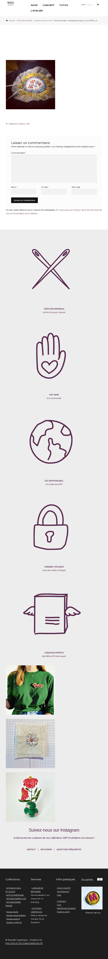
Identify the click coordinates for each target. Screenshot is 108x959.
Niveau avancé (13, 919)
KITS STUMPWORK (15, 895)
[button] (101, 879)
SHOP (34, 5)
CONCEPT (49, 5)
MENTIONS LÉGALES (66, 908)
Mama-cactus (92, 912)
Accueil (11, 20)
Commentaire (18, 153)
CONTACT (31, 849)
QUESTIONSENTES (69, 849)
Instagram (69, 830)
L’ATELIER (37, 10)
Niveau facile (12, 912)
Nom (14, 187)
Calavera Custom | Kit (43, 20)
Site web (76, 187)
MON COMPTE (63, 888)
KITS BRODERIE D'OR (16, 898)
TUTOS (63, 5)
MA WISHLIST (63, 891)
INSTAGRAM (46, 849)
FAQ (59, 895)
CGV (59, 905)
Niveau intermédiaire (16, 915)
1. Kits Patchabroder (24, 20)
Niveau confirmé (14, 922)
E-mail (45, 187)
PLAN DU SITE (63, 912)
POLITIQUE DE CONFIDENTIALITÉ (24, 943)
